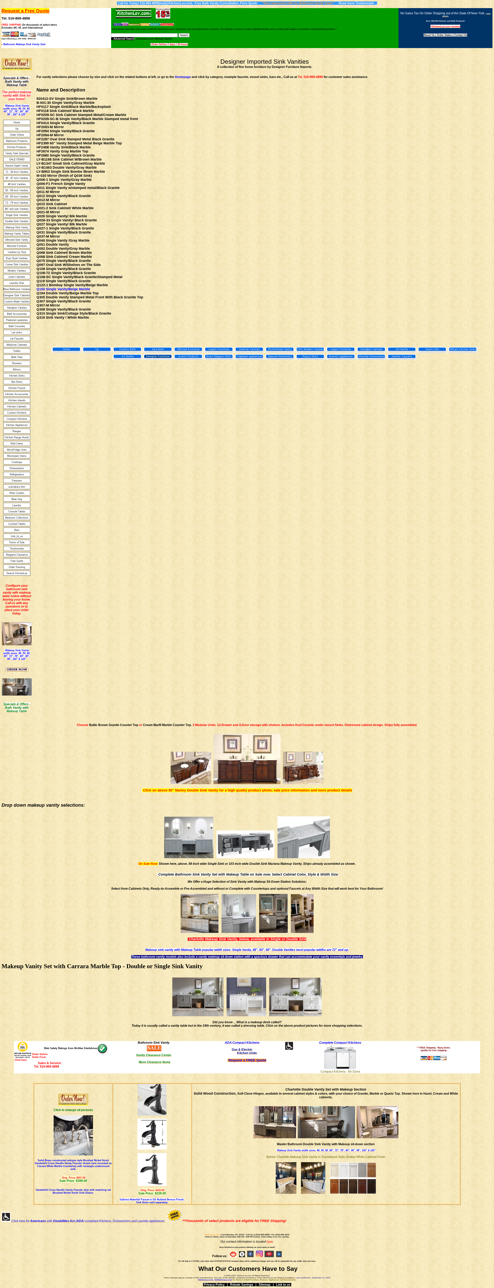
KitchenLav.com (212, 1235)
